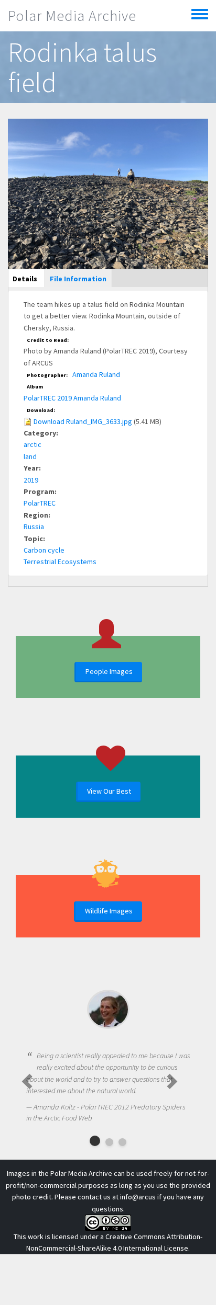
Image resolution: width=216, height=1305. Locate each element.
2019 (31, 480)
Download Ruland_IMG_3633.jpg (83, 421)
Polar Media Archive (72, 15)
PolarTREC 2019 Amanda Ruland (72, 398)
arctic (32, 444)
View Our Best (109, 791)
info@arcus (138, 1196)
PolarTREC (40, 503)
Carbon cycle (44, 550)
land (30, 456)
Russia (34, 526)
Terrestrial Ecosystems (60, 561)
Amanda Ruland (96, 374)
